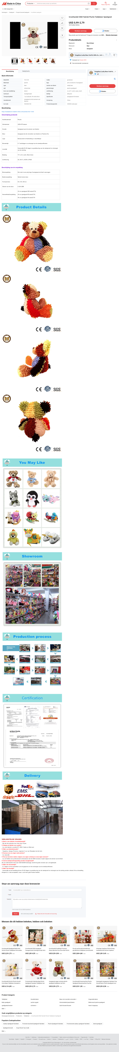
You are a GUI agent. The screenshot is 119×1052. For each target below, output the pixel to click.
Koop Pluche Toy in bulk (22, 1028)
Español (22, 1039)
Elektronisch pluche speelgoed (96, 1002)
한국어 (71, 1039)
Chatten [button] (106, 31)
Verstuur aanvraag (80, 31)
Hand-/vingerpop (93, 1005)
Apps (104, 9)
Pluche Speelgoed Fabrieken (55, 1023)
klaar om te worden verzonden (68, 999)
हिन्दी (81, 1039)
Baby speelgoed (6, 1002)
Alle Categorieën (8, 9)
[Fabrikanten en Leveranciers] (11, 3)
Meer (3, 1031)
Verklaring (33, 1037)
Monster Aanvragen (111, 35)
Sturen (16, 914)
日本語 (76, 1039)
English (17, 1039)
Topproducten (84, 1037)
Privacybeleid (54, 1037)
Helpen (96, 9)
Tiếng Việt (97, 1039)
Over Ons (27, 1037)
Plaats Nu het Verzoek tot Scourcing (46, 913)
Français (35, 1039)
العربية (67, 1039)
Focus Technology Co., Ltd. (57, 1042)
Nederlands (61, 1039)
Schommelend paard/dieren (67, 1002)
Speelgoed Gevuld (8, 1028)
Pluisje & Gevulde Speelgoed (22, 12)
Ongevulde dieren (93, 999)
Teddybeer (4, 999)
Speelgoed (11, 12)
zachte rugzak (34, 1002)
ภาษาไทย (86, 1039)
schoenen (33, 1005)
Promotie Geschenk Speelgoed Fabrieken (33, 1023)
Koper (87, 9)
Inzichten (91, 1037)
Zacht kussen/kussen (65, 1005)
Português (28, 1039)
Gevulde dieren (35, 999)
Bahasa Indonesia (106, 1039)
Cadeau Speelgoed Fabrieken (11, 1023)
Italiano (49, 1039)
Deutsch (54, 1039)
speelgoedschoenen (7, 1005)
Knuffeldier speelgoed (36, 12)
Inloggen (115, 4)
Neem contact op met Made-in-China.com (69, 1037)
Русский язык (42, 1039)
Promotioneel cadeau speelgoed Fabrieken (78, 1023)
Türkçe (91, 1039)
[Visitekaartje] (115, 79)
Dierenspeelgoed (97, 1023)
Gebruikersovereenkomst (44, 1037)
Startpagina (4, 12)
